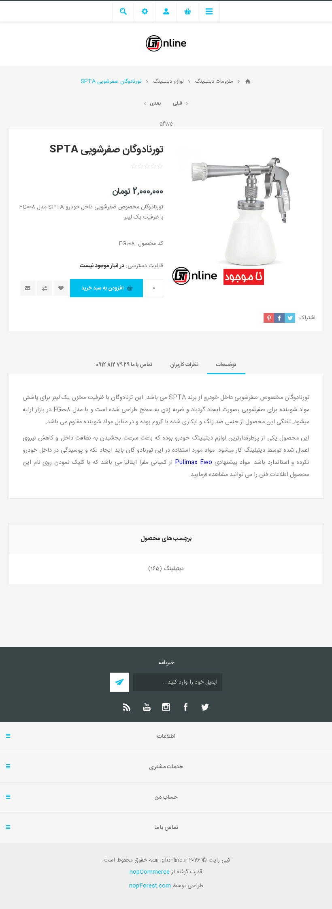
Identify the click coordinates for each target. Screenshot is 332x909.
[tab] (226, 365)
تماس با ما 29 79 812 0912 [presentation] (124, 364)
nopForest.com (150, 886)
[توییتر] (204, 707)
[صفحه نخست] (248, 81)
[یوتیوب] (146, 707)
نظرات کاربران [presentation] (184, 364)
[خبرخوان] (127, 707)
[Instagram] (166, 707)
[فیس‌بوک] (185, 707)
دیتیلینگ (174, 569)
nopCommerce (150, 872)
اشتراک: (306, 317)
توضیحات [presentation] (226, 364)
